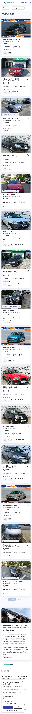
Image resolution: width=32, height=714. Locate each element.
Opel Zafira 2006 (9, 466)
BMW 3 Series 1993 (10, 387)
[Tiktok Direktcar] (8, 670)
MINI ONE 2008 (8, 311)
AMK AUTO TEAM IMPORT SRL (16, 168)
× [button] (22, 681)
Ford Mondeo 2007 (10, 271)
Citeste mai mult (7, 657)
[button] (5, 8)
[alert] (12, 696)
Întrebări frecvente (5, 678)
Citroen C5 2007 (9, 155)
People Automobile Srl (13, 91)
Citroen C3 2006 (9, 347)
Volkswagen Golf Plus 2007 (13, 582)
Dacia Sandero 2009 (10, 118)
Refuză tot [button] (18, 707)
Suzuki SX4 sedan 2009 (11, 545)
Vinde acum (24, 2)
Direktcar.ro (24, 634)
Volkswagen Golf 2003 (11, 39)
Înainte (19, 599)
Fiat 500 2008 (8, 426)
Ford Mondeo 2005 (10, 505)
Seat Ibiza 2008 (9, 195)
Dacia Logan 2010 (9, 232)
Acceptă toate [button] (8, 707)
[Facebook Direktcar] (2, 670)
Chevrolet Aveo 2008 (11, 79)
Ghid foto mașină (21, 678)
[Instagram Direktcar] (5, 670)
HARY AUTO (11, 52)
